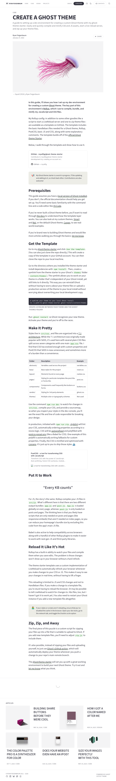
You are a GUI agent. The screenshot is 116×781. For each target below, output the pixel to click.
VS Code (57, 205)
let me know (78, 235)
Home (26, 3)
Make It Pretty (40, 328)
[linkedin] (10, 776)
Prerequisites (40, 190)
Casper (67, 222)
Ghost (52, 105)
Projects (46, 3)
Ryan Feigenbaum (19, 35)
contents (101, 3)
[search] (109, 3)
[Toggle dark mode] (91, 3)
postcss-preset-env (37, 434)
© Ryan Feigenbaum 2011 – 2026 (17, 774)
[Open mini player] (87, 3)
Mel (34, 222)
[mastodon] (17, 776)
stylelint (74, 424)
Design (38, 3)
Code (32, 3)
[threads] (20, 776)
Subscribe (78, 3)
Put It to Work (40, 475)
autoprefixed (57, 430)
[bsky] (13, 776)
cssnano (32, 444)
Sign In (69, 3)
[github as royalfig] (7, 776)
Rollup (46, 108)
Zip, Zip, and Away (44, 623)
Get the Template (43, 243)
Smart (77, 219)
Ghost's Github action (57, 648)
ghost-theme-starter (47, 249)
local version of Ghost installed (72, 196)
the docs (41, 215)
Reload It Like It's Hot (46, 546)
